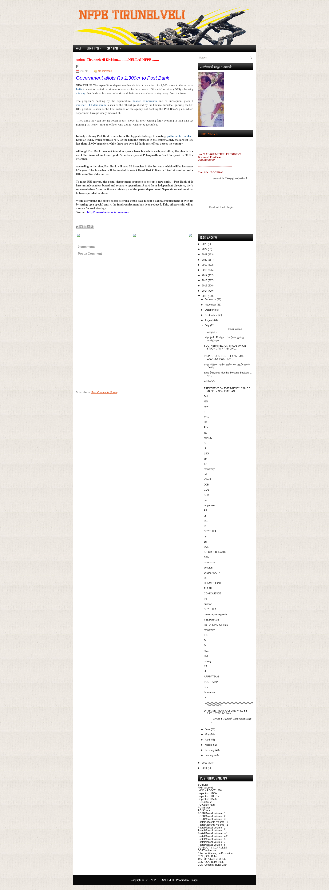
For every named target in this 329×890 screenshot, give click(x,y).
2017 (205, 275)
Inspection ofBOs (207, 793)
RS (205, 510)
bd (205, 474)
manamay (209, 469)
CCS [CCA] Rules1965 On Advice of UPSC (212, 857)
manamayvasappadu (215, 614)
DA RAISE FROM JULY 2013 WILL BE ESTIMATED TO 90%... (225, 712)
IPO (206, 635)
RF (205, 526)
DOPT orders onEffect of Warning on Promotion (215, 852)
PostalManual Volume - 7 (211, 841)
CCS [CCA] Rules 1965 (211, 861)
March (208, 744)
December (211, 299)
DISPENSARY (212, 572)
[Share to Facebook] (88, 227)
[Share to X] (85, 227)
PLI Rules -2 (205, 801)
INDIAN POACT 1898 (210, 790)
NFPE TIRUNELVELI (162, 880)
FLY (206, 427)
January (209, 755)
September (211, 315)
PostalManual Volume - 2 (211, 827)
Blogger (194, 880)
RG (206, 521)
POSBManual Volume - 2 (211, 816)
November (211, 304)
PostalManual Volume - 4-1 (213, 833)
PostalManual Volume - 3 (211, 830)
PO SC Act (204, 810)
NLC (206, 650)
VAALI (207, 479)
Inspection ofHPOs (208, 796)
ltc (205, 536)
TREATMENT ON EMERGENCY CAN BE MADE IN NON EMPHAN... (227, 390)
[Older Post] (190, 236)
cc (205, 697)
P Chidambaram (96, 105)
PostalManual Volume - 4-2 (213, 836)
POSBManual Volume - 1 (211, 813)
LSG (206, 453)
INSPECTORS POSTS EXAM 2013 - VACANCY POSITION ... (225, 357)
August (209, 320)
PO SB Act (204, 807)
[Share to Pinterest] (92, 227)
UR (205, 422)
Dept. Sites (114, 48)
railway (208, 661)
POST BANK (211, 681)
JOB (206, 484)
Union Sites (94, 48)
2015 (205, 285)
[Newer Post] (78, 236)
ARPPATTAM (211, 676)
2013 (205, 296)
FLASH (208, 588)
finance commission (145, 101)
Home (78, 48)
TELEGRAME (211, 619)
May (207, 734)
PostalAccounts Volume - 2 (213, 824)
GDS (206, 489)
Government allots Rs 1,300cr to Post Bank (122, 78)
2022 (205, 249)
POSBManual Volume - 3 (211, 819)
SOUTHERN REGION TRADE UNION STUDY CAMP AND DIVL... (225, 347)
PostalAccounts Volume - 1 (213, 821)
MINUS (208, 438)
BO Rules (203, 784)
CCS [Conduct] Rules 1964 (213, 864)
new (206, 406)
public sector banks (179, 136)
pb (77, 65)
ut (205, 448)
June (208, 729)
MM (206, 401)
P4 (205, 598)
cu (205, 541)
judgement (209, 505)
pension (208, 567)
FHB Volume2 (205, 787)
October (209, 309)
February (210, 750)
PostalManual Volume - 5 (211, 839)
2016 (205, 280)
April (208, 739)
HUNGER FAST (212, 583)
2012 (205, 762)
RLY (206, 655)
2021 (205, 254)
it (204, 412)
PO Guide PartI (206, 804)
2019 (205, 264)
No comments (105, 71)
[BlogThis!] (81, 227)
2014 (205, 290)
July (207, 325)
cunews (208, 604)
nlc (205, 671)
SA (205, 463)
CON (206, 417)
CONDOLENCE (212, 593)
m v (206, 687)
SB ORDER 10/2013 (215, 552)
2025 (205, 244)
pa (205, 432)
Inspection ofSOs (207, 799)
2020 (205, 259)
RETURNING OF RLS (216, 624)
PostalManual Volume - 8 (211, 844)
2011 (205, 768)
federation (209, 692)
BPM (206, 557)
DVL (206, 396)
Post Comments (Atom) (104, 392)
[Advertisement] (104, 365)
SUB (206, 495)
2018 (205, 270)
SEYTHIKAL (211, 531)
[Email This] (78, 227)
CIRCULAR (210, 380)
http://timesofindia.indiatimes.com (108, 212)
